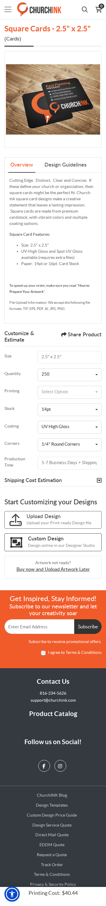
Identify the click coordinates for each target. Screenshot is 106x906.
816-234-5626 (53, 693)
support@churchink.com (53, 700)
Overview (21, 165)
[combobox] (70, 374)
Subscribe (88, 626)
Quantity (12, 373)
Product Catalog (53, 713)
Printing (11, 390)
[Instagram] (61, 764)
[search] (85, 9)
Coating (11, 426)
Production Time (14, 462)
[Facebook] (45, 764)
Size (7, 356)
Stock (9, 408)
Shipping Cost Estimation (33, 480)
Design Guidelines (65, 165)
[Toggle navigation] (8, 9)
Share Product (84, 334)
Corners (11, 443)
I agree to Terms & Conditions (75, 652)
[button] (12, 894)
